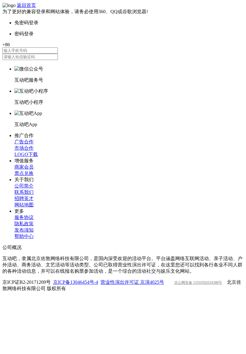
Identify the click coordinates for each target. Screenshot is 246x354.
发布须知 (24, 229)
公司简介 (24, 185)
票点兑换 (24, 173)
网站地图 (24, 204)
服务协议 (24, 217)
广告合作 (24, 141)
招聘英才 (24, 198)
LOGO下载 (26, 154)
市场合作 (24, 148)
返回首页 (26, 5)
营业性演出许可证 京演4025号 (132, 282)
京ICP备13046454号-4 (75, 282)
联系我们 (24, 192)
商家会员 (24, 167)
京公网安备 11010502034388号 (198, 282)
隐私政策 (24, 223)
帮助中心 (24, 236)
